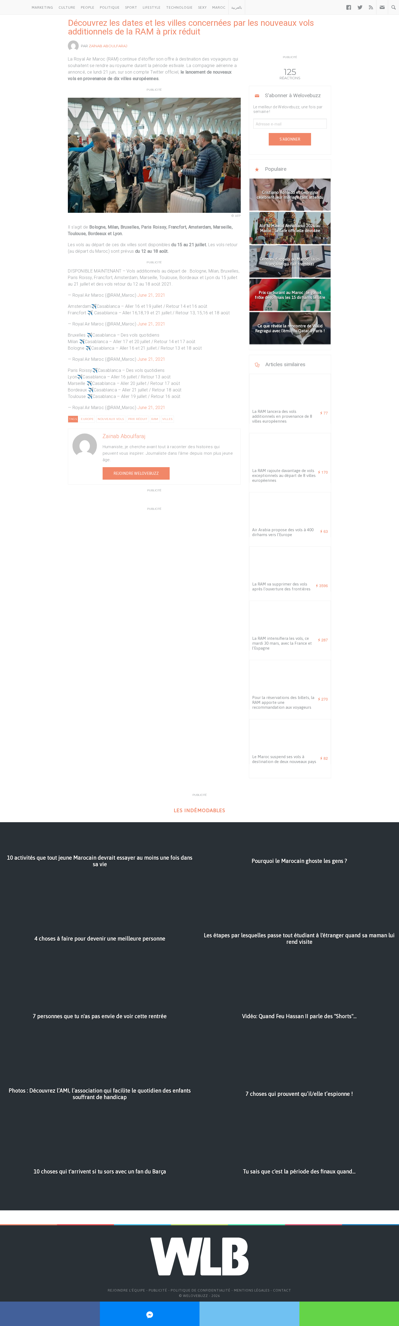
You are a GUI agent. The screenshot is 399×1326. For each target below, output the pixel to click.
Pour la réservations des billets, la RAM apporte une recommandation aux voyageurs (283, 702)
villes (167, 419)
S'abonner (290, 139)
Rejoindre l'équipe (126, 1290)
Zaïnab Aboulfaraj (108, 46)
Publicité (158, 1290)
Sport (131, 7)
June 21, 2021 (151, 295)
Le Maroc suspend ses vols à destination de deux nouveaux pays (284, 759)
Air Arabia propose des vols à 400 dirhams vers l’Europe (283, 532)
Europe (87, 419)
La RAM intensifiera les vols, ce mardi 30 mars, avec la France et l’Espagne (282, 643)
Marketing (42, 7)
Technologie (179, 7)
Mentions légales (252, 1290)
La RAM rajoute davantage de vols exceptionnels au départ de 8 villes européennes (284, 475)
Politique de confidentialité (200, 1290)
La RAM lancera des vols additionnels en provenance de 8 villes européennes (282, 416)
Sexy (202, 7)
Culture (67, 7)
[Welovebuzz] (14, 7)
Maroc (219, 7)
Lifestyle (152, 7)
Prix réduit (137, 419)
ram (154, 419)
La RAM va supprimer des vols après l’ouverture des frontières (281, 586)
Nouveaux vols (111, 419)
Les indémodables (199, 810)
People (87, 7)
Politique (110, 7)
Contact (282, 1290)
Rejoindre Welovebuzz (136, 473)
